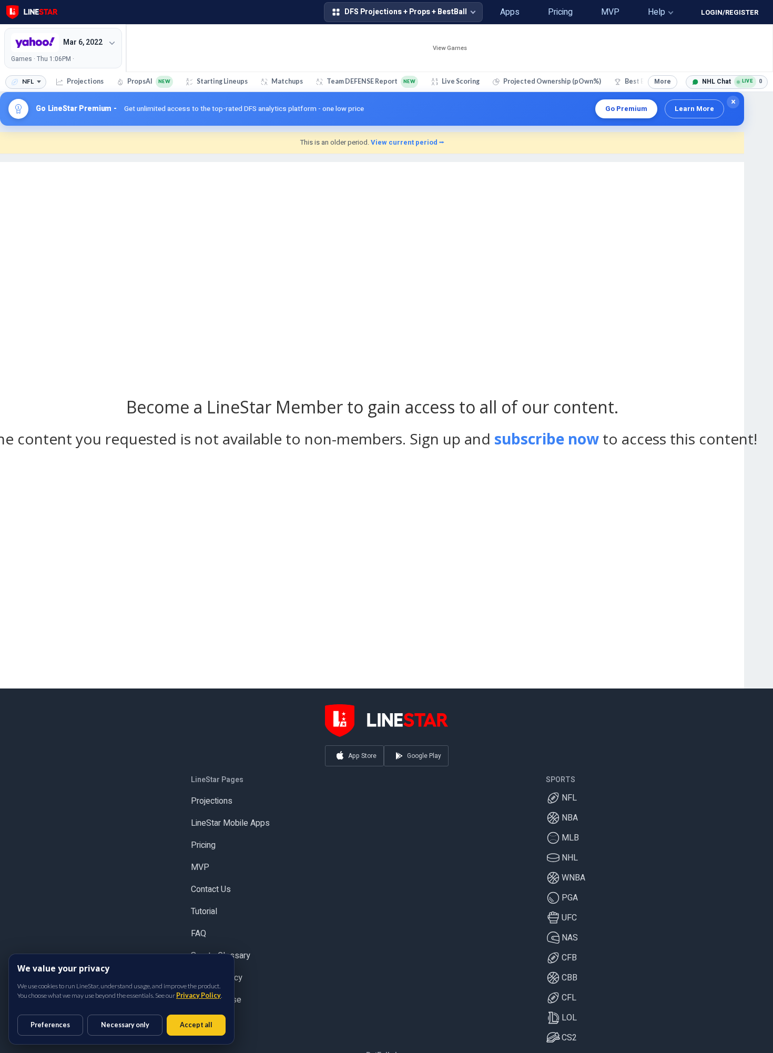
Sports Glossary (220, 951)
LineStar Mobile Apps (230, 819)
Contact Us (211, 885)
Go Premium (626, 109)
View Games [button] (450, 48)
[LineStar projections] (32, 12)
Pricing (203, 841)
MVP (200, 863)
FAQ (198, 929)
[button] (471, 12)
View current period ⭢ (407, 142)
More (662, 81)
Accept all (196, 1025)
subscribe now (546, 439)
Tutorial (204, 907)
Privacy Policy (198, 995)
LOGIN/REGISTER (729, 12)
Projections (211, 797)
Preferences (50, 1025)
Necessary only (125, 1025)
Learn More (694, 109)
